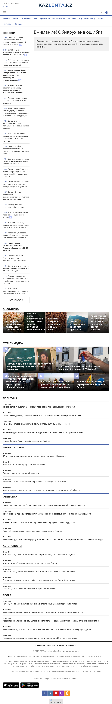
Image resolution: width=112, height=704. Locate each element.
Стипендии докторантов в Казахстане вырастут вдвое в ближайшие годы (16, 268)
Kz (7, 6)
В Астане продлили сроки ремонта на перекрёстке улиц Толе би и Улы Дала (16, 161)
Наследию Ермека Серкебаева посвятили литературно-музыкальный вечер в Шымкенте (14, 41)
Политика (10, 398)
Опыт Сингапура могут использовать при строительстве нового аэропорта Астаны (42, 415)
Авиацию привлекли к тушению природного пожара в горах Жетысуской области (41, 490)
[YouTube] (56, 693)
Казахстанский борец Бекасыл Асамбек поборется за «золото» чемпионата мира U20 (43, 612)
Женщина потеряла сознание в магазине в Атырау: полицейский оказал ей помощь (16, 137)
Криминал (45, 18)
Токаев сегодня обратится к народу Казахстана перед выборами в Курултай (13, 89)
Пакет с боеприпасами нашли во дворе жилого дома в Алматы (15, 100)
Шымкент (27, 18)
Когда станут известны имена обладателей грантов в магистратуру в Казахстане (15, 235)
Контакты (71, 645)
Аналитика (11, 308)
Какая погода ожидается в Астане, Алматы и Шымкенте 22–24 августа (15, 247)
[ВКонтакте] (50, 693)
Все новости (16, 300)
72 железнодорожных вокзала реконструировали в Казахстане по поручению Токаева (44, 432)
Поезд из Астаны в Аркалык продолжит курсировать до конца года (14, 258)
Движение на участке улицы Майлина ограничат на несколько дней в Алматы (40, 571)
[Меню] (4, 12)
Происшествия (13, 447)
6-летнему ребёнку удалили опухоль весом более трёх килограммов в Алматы (16, 225)
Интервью (7, 24)
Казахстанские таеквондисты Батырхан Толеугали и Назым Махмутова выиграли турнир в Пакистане (51, 620)
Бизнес (101, 18)
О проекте (40, 645)
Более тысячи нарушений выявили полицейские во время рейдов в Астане (16, 124)
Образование (58, 18)
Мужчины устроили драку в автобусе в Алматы (25, 464)
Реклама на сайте (55, 645)
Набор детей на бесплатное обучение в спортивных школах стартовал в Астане (16, 150)
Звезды (18, 24)
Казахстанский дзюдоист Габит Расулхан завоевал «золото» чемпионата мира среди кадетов (47, 629)
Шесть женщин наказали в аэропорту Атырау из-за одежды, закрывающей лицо (16, 184)
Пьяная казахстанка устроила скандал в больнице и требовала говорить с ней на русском (16, 280)
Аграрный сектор (87, 18)
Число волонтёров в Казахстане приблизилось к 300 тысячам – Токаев (36, 424)
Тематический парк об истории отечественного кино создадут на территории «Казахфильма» (16, 75)
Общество (10, 496)
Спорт (7, 595)
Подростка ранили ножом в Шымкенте (21, 473)
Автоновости (12, 545)
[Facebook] (45, 693)
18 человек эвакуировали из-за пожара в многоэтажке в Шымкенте (15, 291)
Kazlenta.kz (12, 656)
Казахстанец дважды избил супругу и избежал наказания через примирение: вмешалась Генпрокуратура (16, 112)
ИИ (35, 18)
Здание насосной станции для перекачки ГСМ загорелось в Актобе (34, 481)
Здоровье (72, 18)
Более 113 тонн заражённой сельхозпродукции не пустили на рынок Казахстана (16, 196)
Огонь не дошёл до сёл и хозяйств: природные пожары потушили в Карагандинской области (16, 173)
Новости (9, 33)
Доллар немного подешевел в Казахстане (13, 205)
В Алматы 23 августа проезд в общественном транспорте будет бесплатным (39, 580)
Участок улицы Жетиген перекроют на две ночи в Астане (15, 214)
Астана (16, 18)
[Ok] (67, 693)
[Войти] (106, 12)
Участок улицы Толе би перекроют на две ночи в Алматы (30, 588)
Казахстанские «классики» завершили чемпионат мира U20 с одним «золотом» (40, 638)
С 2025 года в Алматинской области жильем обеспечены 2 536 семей (16, 52)
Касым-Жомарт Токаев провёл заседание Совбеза (26, 441)
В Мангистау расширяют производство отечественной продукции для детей (16, 62)
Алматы (6, 18)
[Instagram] (61, 693)
